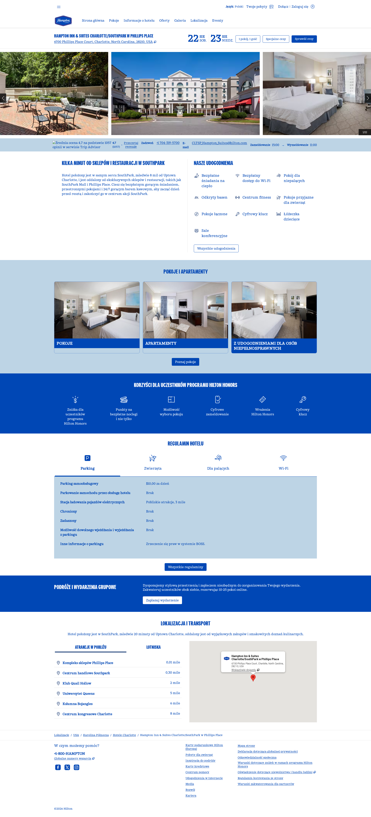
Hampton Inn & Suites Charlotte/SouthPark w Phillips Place (181, 735)
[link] (168, 143)
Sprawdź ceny (306, 39)
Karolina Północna (96, 735)
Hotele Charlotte (124, 735)
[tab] (87, 464)
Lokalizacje (61, 735)
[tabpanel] (185, 518)
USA (76, 735)
